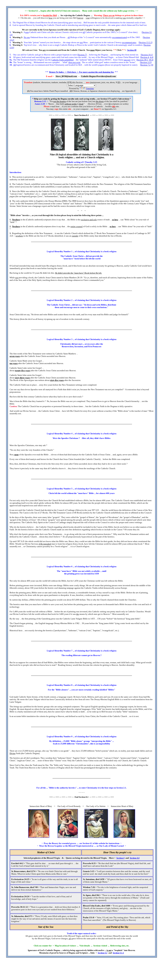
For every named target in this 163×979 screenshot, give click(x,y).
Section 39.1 (142, 60)
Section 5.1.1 (118, 953)
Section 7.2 (145, 65)
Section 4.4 (134, 858)
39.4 (151, 60)
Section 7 (82, 54)
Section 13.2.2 (145, 42)
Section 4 (145, 57)
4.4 (151, 57)
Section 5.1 (102, 953)
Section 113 (146, 62)
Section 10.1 (146, 54)
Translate (90, 88)
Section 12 (147, 32)
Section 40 (131, 50)
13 (11, 35)
